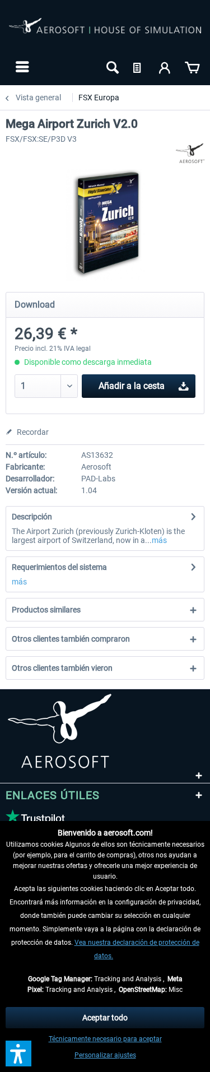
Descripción (32, 516)
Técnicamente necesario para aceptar (105, 1039)
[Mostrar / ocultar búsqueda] (111, 66)
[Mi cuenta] (165, 66)
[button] (18, 1053)
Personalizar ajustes (105, 1055)
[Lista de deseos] (138, 66)
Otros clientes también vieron (62, 667)
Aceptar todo (105, 1017)
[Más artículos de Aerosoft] (190, 153)
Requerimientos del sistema (59, 567)
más (159, 540)
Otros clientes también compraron (71, 638)
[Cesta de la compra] (192, 66)
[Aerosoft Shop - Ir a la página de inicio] (105, 32)
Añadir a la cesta (132, 385)
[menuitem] (21, 66)
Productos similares (46, 609)
